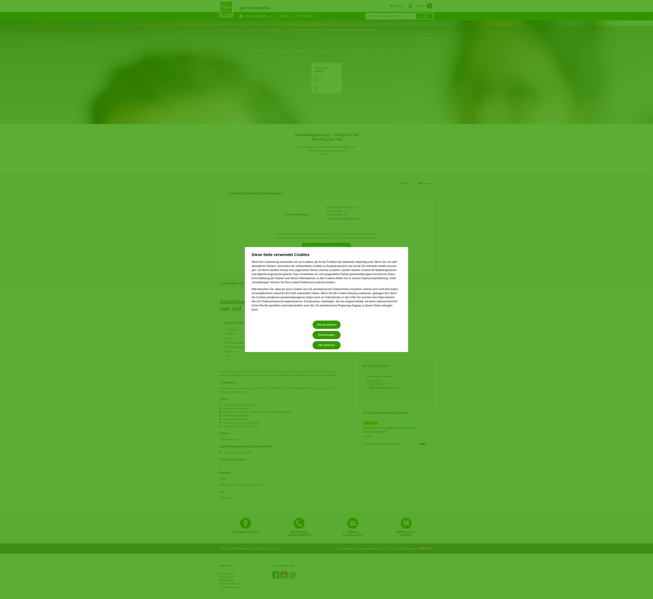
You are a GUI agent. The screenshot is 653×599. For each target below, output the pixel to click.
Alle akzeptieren (326, 324)
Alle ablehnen (326, 345)
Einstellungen (326, 334)
